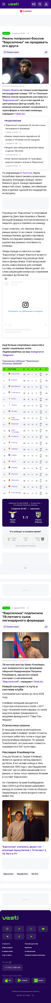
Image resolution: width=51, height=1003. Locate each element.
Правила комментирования (35, 955)
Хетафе (14, 411)
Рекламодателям (31, 944)
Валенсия (15, 424)
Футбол (35, 874)
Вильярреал (16, 386)
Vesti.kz (20, 113)
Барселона (15, 374)
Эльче (14, 461)
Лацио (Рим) (13, 521)
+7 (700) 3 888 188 (12, 968)
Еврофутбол (22, 874)
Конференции (30, 951)
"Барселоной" (10, 100)
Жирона (14, 486)
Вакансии (28, 947)
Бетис (14, 399)
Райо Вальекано (15, 418)
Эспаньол (15, 436)
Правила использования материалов (25, 991)
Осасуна (15, 474)
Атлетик (14, 442)
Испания (6, 33)
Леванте (15, 467)
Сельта (14, 405)
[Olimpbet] (25, 11)
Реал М (14, 380)
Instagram (36, 351)
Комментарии (13, 52)
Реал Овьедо (16, 493)
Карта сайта (7, 955)
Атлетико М (16, 392)
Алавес (14, 455)
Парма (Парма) (38, 521)
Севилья (15, 449)
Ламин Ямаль (10, 90)
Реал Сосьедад (15, 431)
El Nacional (26, 173)
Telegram (7, 355)
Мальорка (15, 480)
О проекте (6, 944)
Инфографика (7, 947)
